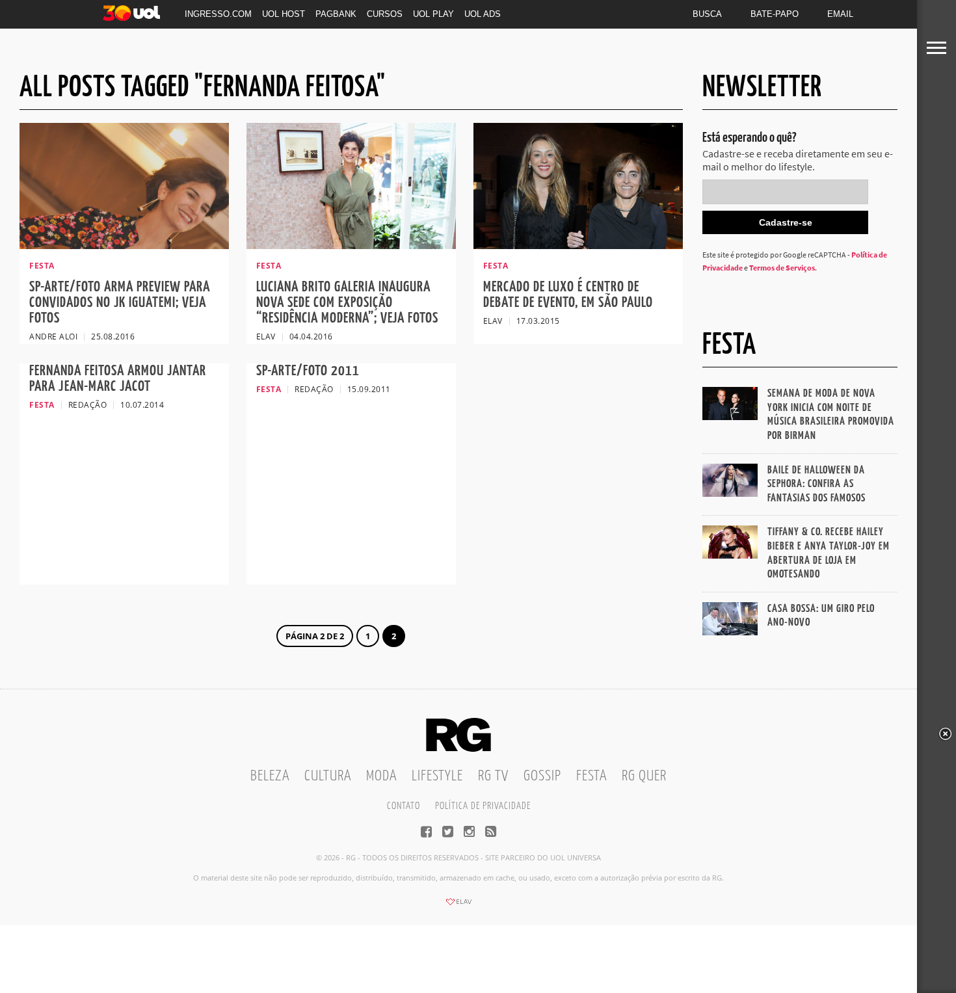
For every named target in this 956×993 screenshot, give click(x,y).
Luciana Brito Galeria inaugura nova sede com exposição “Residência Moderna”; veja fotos (347, 303)
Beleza (269, 776)
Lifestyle (437, 776)
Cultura (327, 776)
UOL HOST (283, 14)
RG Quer (644, 776)
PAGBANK (335, 14)
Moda (381, 776)
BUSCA (707, 14)
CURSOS (385, 14)
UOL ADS (482, 14)
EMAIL (840, 14)
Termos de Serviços (782, 267)
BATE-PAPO (774, 14)
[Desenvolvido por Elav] (458, 906)
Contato (403, 806)
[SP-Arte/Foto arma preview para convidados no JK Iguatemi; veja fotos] (124, 245)
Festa (591, 776)
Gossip (542, 776)
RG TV (493, 776)
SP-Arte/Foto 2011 (308, 371)
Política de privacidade (483, 806)
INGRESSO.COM (218, 14)
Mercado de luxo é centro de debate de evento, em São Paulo (568, 295)
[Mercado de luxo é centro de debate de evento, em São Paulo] (578, 245)
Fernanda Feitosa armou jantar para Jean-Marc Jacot (117, 379)
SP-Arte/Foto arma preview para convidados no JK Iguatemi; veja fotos (119, 303)
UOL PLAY (433, 14)
